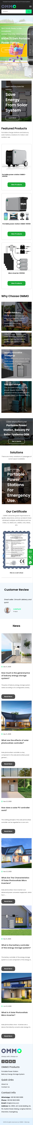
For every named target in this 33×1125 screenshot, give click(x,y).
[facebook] (3, 1061)
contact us (5, 1087)
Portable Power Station (9, 1071)
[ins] (10, 1061)
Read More (8, 696)
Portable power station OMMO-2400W (14, 175)
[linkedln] (14, 1061)
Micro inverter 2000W (16, 273)
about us (4, 1084)
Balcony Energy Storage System (12, 1074)
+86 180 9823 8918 (13, 1100)
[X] (6, 1061)
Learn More (10, 50)
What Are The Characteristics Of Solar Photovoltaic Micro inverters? (15, 880)
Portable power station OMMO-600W (16, 224)
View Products (16, 185)
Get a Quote (16, 441)
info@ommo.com (12, 1103)
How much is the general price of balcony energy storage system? (15, 676)
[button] (3, 556)
